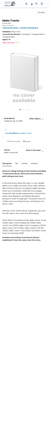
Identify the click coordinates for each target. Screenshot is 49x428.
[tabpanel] (24, 208)
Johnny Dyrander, (10, 28)
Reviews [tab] (34, 163)
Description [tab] (7, 163)
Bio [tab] (17, 163)
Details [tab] (24, 163)
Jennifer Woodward (29, 28)
